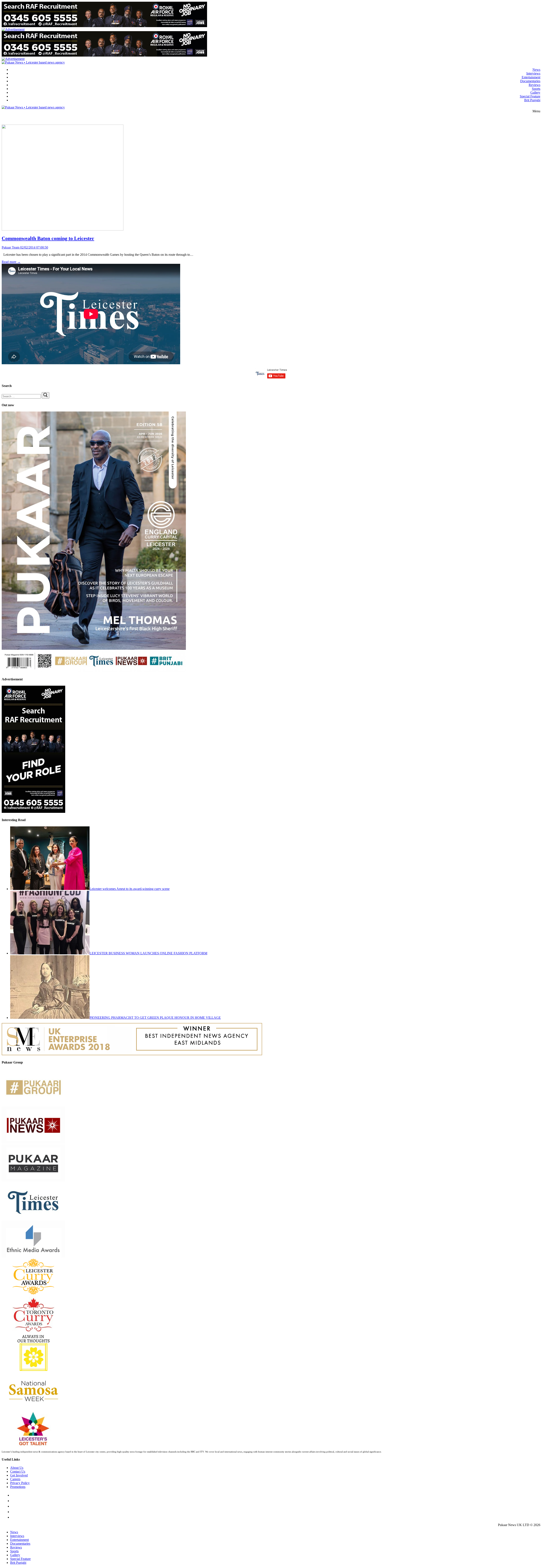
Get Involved (19, 1475)
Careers (15, 1479)
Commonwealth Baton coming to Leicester (48, 238)
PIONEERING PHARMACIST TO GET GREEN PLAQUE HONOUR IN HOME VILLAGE (155, 1017)
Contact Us (17, 1471)
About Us (16, 1467)
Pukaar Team (10, 247)
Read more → (11, 262)
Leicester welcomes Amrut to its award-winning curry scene (130, 889)
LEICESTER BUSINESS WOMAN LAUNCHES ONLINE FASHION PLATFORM (148, 953)
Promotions (17, 1487)
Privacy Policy (20, 1483)
